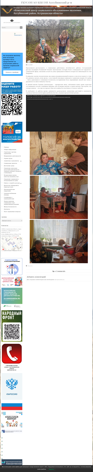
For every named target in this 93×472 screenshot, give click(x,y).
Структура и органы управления (10, 152)
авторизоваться (59, 279)
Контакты (7, 209)
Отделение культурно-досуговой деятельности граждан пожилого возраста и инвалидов (12, 170)
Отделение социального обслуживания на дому (11, 179)
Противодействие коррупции (9, 190)
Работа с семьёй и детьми (12, 183)
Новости (30, 266)
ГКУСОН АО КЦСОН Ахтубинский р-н (46, 2)
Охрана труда (8, 158)
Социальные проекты (10, 163)
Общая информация (10, 149)
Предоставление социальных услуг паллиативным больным (11, 202)
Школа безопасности (10, 207)
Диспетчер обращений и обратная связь (11, 186)
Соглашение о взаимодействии (9, 198)
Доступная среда (9, 165)
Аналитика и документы (11, 161)
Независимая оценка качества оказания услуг (11, 175)
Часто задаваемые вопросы (12, 211)
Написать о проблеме (12, 72)
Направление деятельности (12, 156)
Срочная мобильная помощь (10, 194)
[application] (59, 113)
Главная (6, 147)
